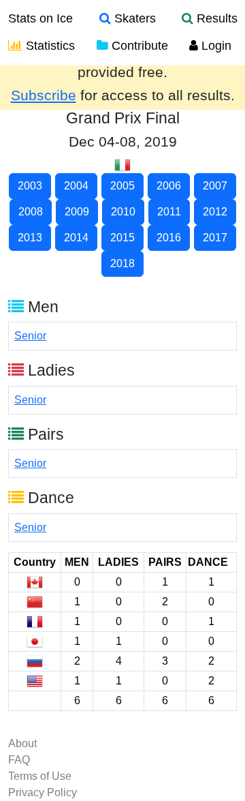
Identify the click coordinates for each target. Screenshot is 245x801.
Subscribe (43, 95)
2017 (215, 237)
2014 (76, 237)
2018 (122, 263)
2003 (30, 186)
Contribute (138, 45)
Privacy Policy (42, 792)
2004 (76, 186)
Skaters (133, 18)
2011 (169, 211)
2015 (122, 237)
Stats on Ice (40, 18)
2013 (30, 237)
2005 (122, 186)
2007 (215, 186)
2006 (169, 186)
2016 (169, 237)
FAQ (19, 760)
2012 (215, 211)
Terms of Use (39, 776)
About (22, 743)
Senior (30, 336)
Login (214, 45)
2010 (123, 211)
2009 (77, 211)
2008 (30, 211)
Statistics (48, 45)
